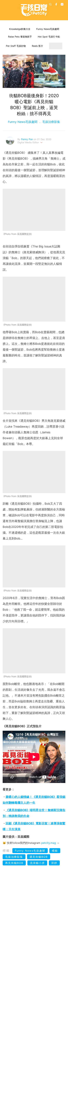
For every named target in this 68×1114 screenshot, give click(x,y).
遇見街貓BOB (39, 856)
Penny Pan (27, 139)
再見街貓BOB (14, 863)
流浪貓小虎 (37, 863)
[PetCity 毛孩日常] (34, 10)
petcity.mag (48, 842)
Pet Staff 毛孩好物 (16, 45)
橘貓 (55, 850)
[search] (50, 4)
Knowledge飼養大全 (19, 29)
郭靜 (54, 863)
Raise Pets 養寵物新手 (20, 36)
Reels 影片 (37, 45)
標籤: (7, 850)
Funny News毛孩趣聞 (47, 29)
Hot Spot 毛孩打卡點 (49, 36)
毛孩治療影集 (50, 122)
